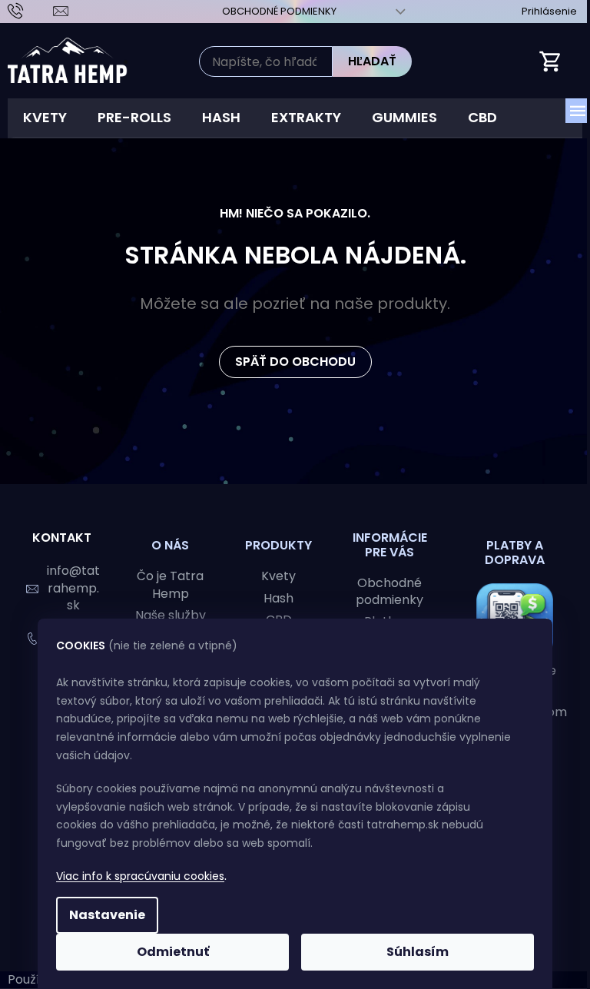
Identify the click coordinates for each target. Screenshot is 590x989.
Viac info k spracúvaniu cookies (140, 876)
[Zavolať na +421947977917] (30, 10)
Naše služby (170, 615)
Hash (278, 598)
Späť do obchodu (295, 361)
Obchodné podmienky (279, 11)
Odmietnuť (173, 952)
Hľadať (372, 61)
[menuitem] (45, 117)
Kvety (278, 576)
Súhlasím (417, 952)
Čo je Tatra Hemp (170, 585)
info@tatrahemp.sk (73, 587)
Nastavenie (107, 915)
